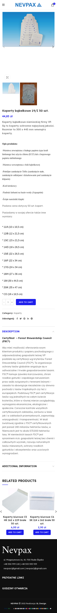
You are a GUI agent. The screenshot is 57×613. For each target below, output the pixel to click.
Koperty (18, 313)
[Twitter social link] (21, 319)
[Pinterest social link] (24, 319)
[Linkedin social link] (28, 319)
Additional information (19, 466)
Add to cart (26, 302)
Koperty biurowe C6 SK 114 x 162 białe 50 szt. (42, 520)
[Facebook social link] (17, 319)
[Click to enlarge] (7, 77)
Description (10, 331)
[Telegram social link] (32, 319)
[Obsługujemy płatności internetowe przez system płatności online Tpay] (28, 608)
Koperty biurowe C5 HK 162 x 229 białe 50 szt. (15, 520)
